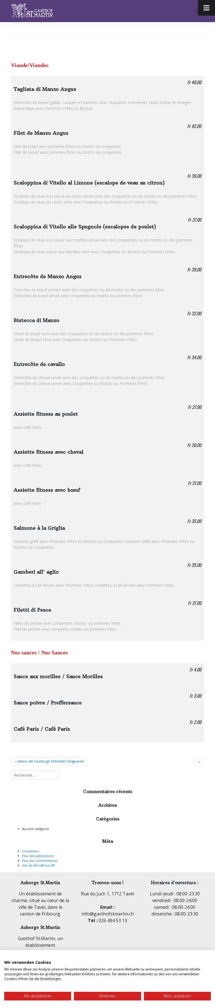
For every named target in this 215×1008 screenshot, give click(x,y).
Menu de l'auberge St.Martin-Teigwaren (51, 761)
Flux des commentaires (40, 860)
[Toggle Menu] (206, 8)
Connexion (30, 851)
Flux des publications (38, 856)
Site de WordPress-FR (38, 865)
